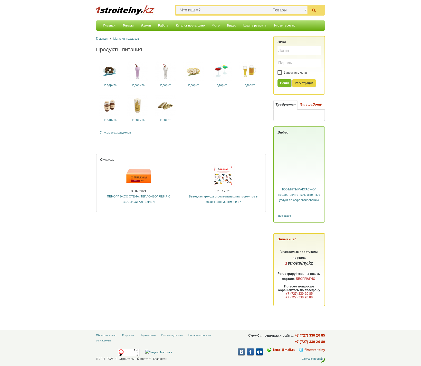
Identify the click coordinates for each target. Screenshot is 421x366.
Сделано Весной (312, 358)
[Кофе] (109, 105)
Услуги (146, 25)
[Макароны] (137, 105)
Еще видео (284, 215)
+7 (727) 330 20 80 (310, 342)
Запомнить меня (295, 72)
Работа (163, 25)
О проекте (128, 335)
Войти (284, 83)
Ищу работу (311, 104)
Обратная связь (106, 335)
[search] (313, 10)
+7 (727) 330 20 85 (310, 335)
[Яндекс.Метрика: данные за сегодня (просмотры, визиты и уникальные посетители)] (158, 352)
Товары (128, 25)
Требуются (285, 105)
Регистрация (304, 83)
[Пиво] (249, 70)
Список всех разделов (115, 132)
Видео (231, 25)
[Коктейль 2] (165, 70)
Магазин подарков (126, 38)
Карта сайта (148, 335)
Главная (109, 25)
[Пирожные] (109, 70)
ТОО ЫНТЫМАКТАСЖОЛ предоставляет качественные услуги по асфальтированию (299, 195)
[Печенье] (193, 70)
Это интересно (284, 25)
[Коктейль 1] (137, 70)
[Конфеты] (165, 105)
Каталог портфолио (190, 25)
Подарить (109, 85)
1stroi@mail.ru (284, 350)
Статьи (107, 159)
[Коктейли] (221, 70)
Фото (215, 25)
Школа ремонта (254, 25)
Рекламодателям (172, 335)
